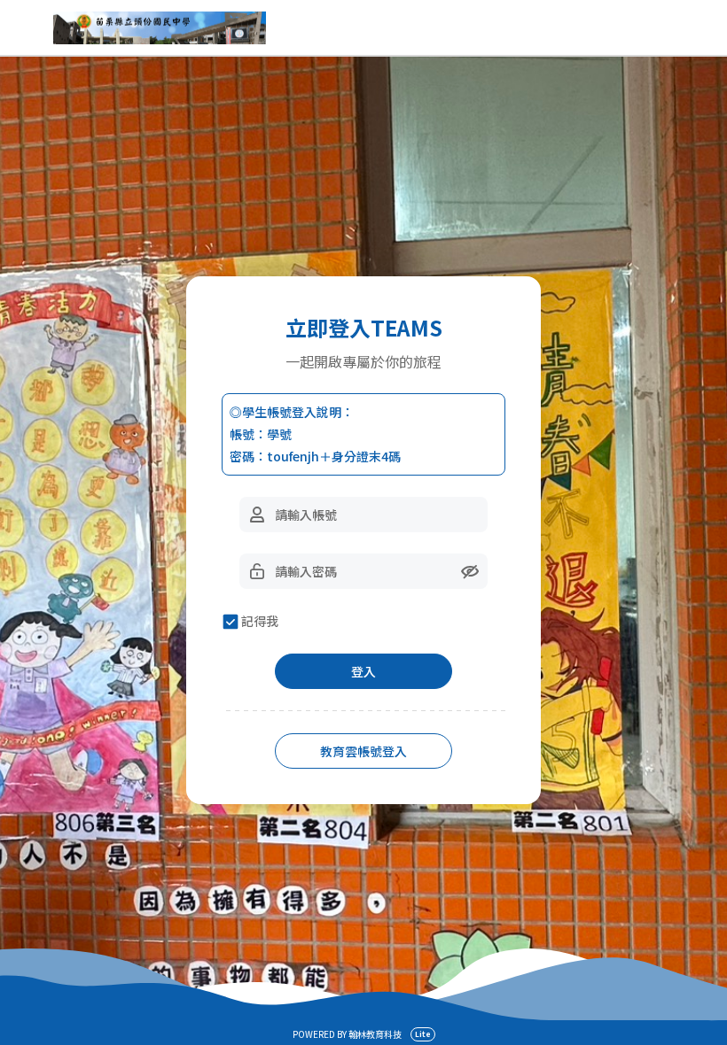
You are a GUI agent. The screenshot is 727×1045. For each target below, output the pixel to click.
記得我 (259, 621)
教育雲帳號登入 (363, 751)
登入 (363, 671)
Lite (423, 1034)
